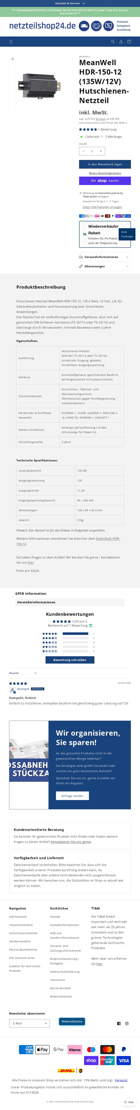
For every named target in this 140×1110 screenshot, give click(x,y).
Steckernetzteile (19, 941)
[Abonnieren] (46, 1023)
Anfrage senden (72, 796)
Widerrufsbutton (61, 996)
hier (31, 562)
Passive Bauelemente (23, 949)
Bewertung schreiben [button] (69, 660)
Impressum (57, 980)
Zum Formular (127, 234)
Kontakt (55, 916)
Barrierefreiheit (60, 988)
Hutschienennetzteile (23, 933)
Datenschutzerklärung (64, 971)
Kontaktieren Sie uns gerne (71, 842)
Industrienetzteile (21, 925)
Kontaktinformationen (64, 925)
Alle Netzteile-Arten (22, 958)
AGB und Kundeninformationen (64, 935)
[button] (11, 42)
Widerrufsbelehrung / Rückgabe (64, 961)
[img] (18, 683)
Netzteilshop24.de (64, 1101)
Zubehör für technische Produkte (24, 968)
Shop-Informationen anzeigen (102, 207)
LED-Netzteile (18, 916)
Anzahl (83, 143)
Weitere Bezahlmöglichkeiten (105, 173)
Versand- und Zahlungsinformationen (65, 948)
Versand (100, 118)
